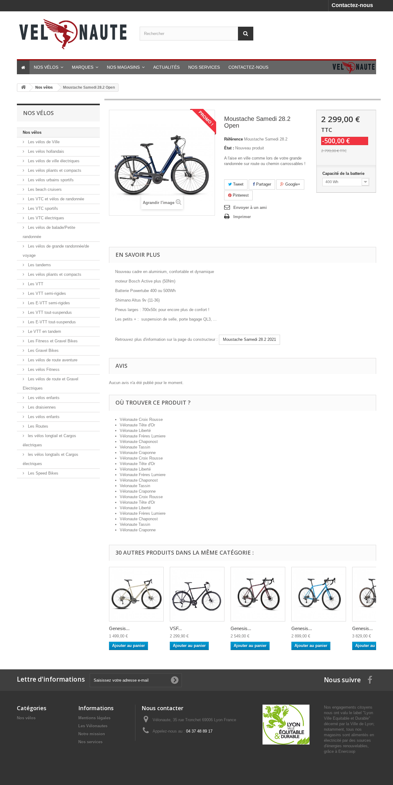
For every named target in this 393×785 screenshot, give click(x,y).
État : (229, 148)
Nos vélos (32, 132)
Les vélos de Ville (43, 142)
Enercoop (346, 751)
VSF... (176, 628)
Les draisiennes (41, 407)
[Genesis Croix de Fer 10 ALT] (136, 594)
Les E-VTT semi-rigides (48, 303)
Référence (233, 139)
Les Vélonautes (92, 726)
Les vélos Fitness (43, 369)
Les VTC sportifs (42, 208)
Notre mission (91, 734)
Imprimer (242, 216)
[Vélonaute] (73, 34)
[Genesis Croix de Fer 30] (258, 594)
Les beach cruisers (44, 189)
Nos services (90, 742)
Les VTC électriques (45, 218)
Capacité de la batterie (344, 173)
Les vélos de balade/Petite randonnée (49, 232)
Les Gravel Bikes (43, 350)
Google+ (292, 184)
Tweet (237, 184)
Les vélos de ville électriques (53, 161)
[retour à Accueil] (23, 87)
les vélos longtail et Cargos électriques (49, 440)
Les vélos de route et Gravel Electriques (50, 384)
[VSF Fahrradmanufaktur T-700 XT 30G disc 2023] (197, 594)
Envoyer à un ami (250, 207)
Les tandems (39, 265)
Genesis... (119, 628)
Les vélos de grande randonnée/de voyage (56, 251)
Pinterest (240, 195)
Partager (263, 184)
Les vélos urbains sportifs (50, 180)
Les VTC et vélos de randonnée (55, 199)
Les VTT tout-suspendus (49, 312)
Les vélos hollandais (45, 151)
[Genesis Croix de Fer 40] (318, 594)
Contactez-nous (352, 5)
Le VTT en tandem (44, 331)
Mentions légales (94, 718)
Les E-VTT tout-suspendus (51, 322)
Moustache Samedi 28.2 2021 (249, 339)
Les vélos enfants (43, 397)
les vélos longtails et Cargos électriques (50, 459)
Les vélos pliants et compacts (54, 170)
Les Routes (37, 426)
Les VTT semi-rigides (46, 293)
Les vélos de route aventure (52, 360)
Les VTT (35, 284)
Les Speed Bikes (42, 473)
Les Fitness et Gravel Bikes (52, 341)
